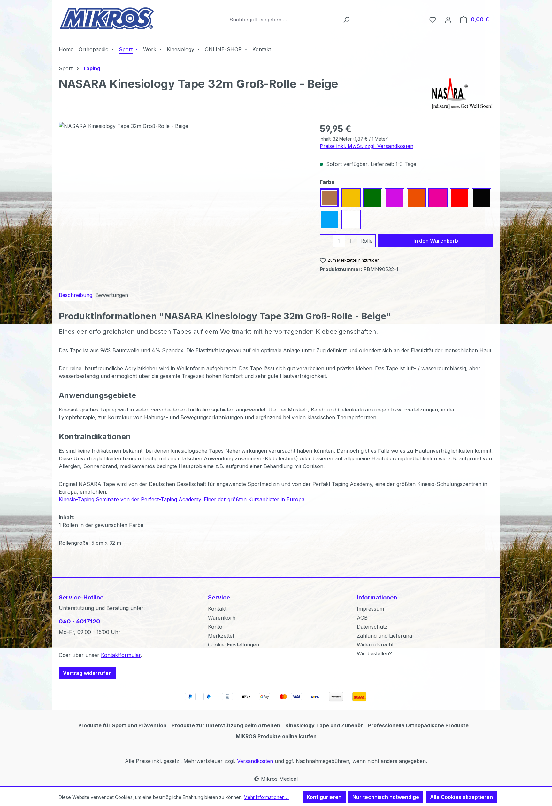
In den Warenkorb (435, 241)
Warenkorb (221, 617)
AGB (362, 617)
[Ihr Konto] (448, 19)
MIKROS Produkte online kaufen (276, 736)
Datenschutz (372, 626)
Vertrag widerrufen (87, 673)
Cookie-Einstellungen (233, 644)
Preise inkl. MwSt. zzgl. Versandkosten (366, 146)
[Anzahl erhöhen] (351, 240)
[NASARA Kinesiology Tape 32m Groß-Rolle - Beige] (183, 191)
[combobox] (282, 19)
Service (219, 597)
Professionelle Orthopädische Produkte (418, 725)
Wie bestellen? (374, 653)
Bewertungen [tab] (112, 295)
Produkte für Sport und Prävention (122, 725)
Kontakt (217, 609)
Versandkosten (255, 761)
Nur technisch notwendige (385, 797)
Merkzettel (221, 635)
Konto (215, 626)
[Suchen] (346, 19)
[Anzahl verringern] (326, 240)
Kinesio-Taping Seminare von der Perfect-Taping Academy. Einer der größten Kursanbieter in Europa (181, 499)
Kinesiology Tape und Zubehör (324, 725)
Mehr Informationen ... (266, 797)
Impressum (370, 609)
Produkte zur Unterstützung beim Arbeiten (226, 725)
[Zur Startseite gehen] (107, 18)
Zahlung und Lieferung (384, 635)
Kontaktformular (121, 655)
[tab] (75, 295)
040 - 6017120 (79, 621)
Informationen (377, 597)
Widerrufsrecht (375, 644)
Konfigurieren (324, 797)
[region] (182, 191)
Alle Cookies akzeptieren (461, 797)
